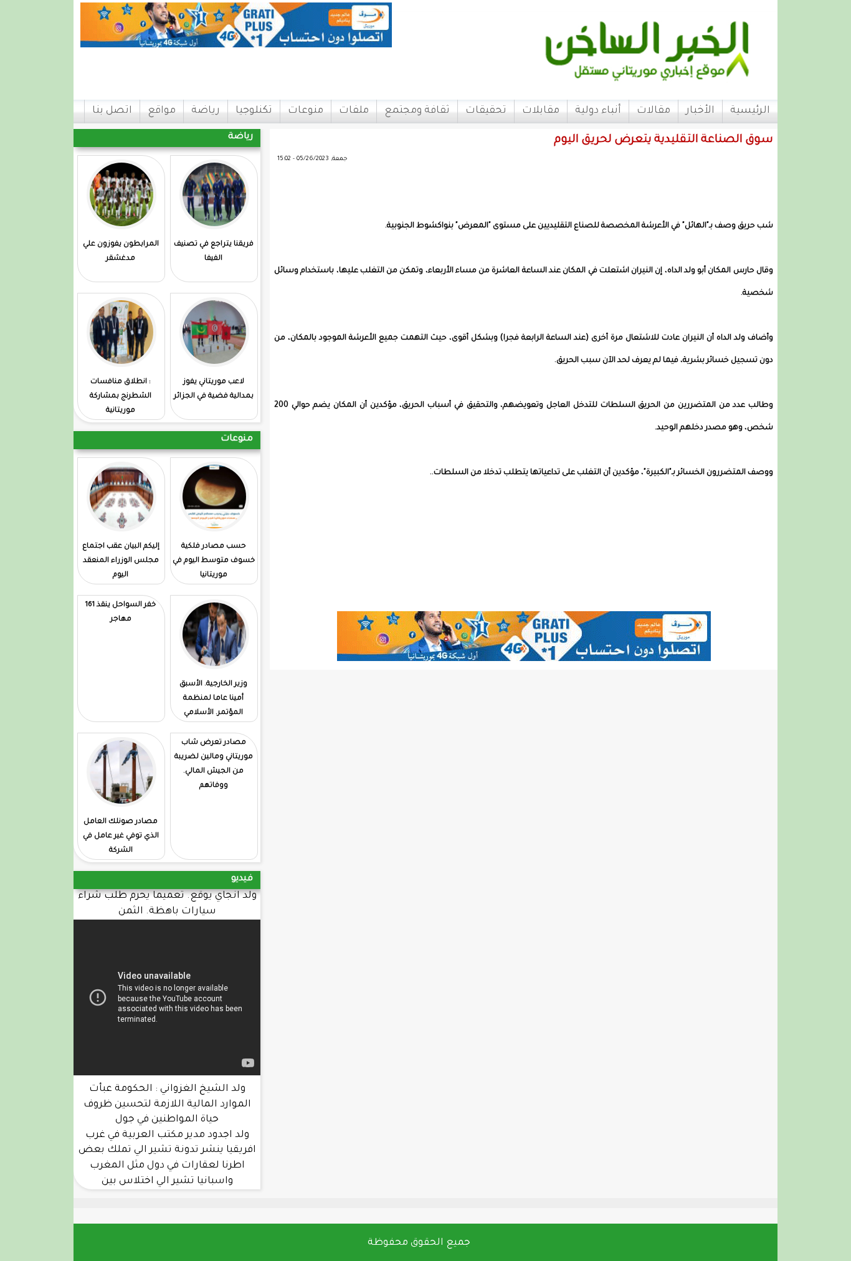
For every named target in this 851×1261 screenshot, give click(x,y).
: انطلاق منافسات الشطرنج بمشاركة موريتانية (120, 396)
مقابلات (540, 111)
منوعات (305, 111)
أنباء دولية (598, 111)
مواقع (162, 111)
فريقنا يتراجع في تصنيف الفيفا (214, 251)
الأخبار (700, 111)
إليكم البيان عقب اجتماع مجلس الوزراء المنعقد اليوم (120, 561)
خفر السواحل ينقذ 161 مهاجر (120, 612)
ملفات (354, 111)
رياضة (205, 111)
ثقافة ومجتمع (417, 111)
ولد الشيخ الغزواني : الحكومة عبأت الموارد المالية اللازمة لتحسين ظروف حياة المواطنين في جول (167, 1104)
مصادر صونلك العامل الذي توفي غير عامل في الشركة (121, 836)
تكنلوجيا (253, 111)
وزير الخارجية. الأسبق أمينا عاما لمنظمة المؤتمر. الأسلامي (213, 698)
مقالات (653, 111)
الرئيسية (750, 111)
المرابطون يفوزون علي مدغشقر (121, 251)
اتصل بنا (112, 111)
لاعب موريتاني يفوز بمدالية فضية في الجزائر (214, 389)
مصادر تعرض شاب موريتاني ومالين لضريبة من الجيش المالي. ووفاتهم (213, 764)
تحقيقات (485, 111)
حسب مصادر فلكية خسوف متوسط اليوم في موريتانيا (214, 561)
